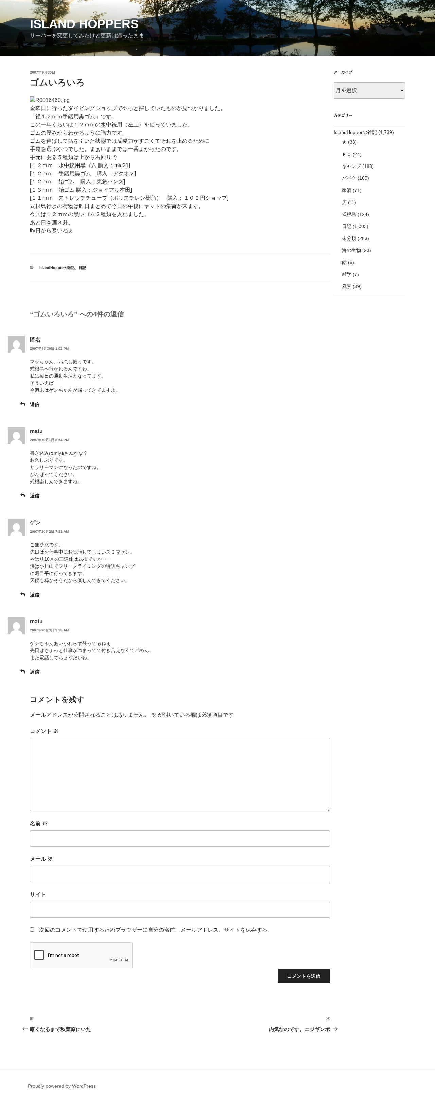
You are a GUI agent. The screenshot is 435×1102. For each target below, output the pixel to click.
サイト (38, 894)
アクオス (124, 173)
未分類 (349, 238)
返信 (34, 404)
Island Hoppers (84, 24)
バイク (349, 178)
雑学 (346, 274)
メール (41, 859)
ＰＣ (346, 154)
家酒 (346, 190)
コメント (44, 731)
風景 (346, 286)
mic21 (121, 165)
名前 (39, 823)
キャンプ (351, 166)
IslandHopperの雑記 (57, 268)
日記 (82, 268)
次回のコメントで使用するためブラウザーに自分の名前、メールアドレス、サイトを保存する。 (156, 930)
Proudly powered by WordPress (62, 1086)
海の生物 (351, 250)
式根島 (349, 214)
